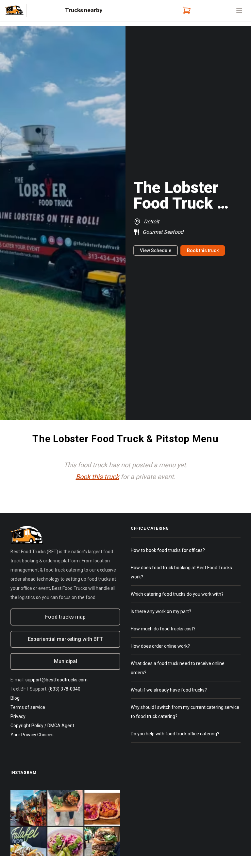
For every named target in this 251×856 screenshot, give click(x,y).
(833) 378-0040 (64, 689)
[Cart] (185, 10)
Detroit (151, 221)
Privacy (17, 716)
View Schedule (155, 250)
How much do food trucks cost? (163, 628)
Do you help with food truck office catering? (175, 733)
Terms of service (27, 707)
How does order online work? (160, 646)
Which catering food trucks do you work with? (177, 594)
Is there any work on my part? (161, 611)
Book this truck (203, 250)
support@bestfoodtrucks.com (56, 679)
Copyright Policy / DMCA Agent (42, 725)
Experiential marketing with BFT (65, 639)
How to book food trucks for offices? (168, 550)
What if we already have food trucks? (169, 690)
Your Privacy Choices (32, 734)
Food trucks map (65, 617)
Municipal (65, 661)
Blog (15, 698)
